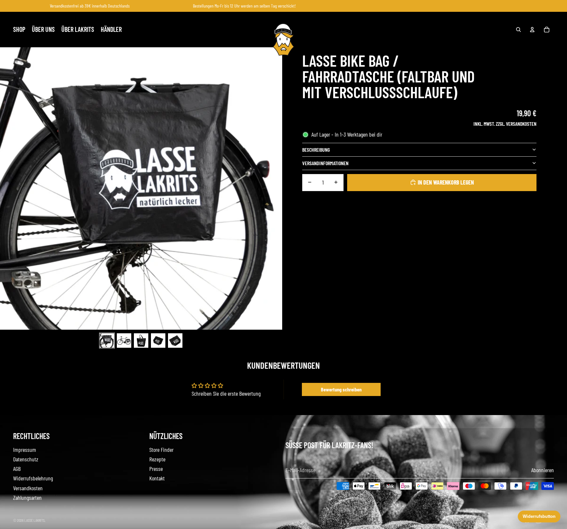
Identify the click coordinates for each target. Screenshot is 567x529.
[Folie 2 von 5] (124, 340)
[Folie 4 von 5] (158, 340)
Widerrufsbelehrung (33, 478)
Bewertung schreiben (341, 389)
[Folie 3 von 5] (141, 340)
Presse (156, 468)
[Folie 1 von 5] (107, 340)
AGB (17, 468)
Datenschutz (25, 459)
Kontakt (157, 478)
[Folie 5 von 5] (175, 340)
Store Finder (161, 449)
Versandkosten (28, 488)
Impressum (24, 449)
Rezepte (157, 459)
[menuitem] (19, 29)
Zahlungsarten (27, 497)
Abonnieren (542, 470)
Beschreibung (316, 149)
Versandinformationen (325, 163)
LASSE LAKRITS (34, 520)
